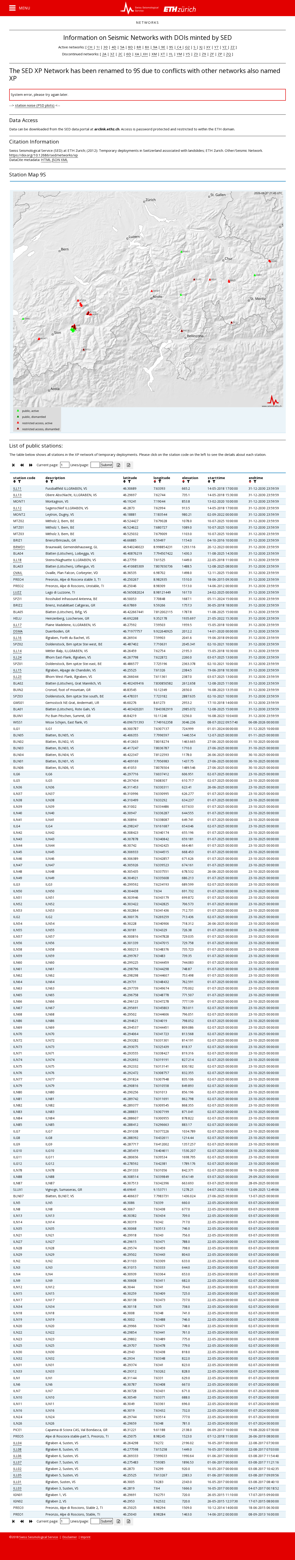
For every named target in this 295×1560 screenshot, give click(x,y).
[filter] (19, 481)
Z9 (204, 54)
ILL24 (17, 657)
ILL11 (17, 488)
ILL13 (17, 495)
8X (147, 47)
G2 (187, 47)
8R (139, 47)
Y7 (216, 47)
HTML (46, 159)
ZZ (232, 47)
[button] (19, 8)
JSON (56, 159)
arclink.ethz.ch (106, 129)
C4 (179, 47)
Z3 (196, 54)
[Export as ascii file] (128, 465)
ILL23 (17, 676)
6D (128, 54)
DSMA (18, 631)
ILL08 (17, 1449)
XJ (200, 47)
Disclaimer (69, 1537)
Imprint (85, 1537)
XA (137, 54)
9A (154, 47)
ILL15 (17, 670)
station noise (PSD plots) (34, 105)
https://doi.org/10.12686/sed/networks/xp (43, 155)
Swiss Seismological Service (38, 1537)
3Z (112, 54)
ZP (220, 54)
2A (104, 54)
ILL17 (17, 625)
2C (120, 54)
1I (98, 47)
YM (179, 54)
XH (145, 54)
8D (130, 47)
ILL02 (17, 1468)
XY (208, 47)
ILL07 (17, 1462)
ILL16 (17, 637)
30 (105, 47)
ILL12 (17, 508)
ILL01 (17, 1482)
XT (163, 54)
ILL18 (17, 560)
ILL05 (17, 1475)
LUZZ (17, 592)
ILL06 (17, 1456)
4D (114, 47)
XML (64, 159)
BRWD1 (19, 547)
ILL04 (17, 1443)
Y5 (188, 54)
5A (122, 47)
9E (162, 47)
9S (171, 47)
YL (171, 54)
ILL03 (17, 1488)
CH (90, 47)
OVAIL (17, 573)
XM (154, 54)
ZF (212, 54)
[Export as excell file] (118, 465)
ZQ (228, 54)
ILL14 (17, 651)
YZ (224, 47)
